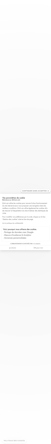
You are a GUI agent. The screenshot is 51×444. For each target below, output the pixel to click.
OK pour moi (38, 248)
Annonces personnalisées (15, 237)
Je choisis (12, 248)
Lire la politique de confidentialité (12, 223)
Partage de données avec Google (18, 232)
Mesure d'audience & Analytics (17, 235)
